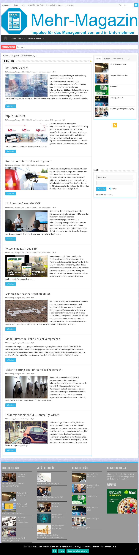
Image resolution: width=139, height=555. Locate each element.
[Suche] (136, 5)
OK (54, 551)
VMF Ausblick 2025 (17, 68)
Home (16, 5)
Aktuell (98, 59)
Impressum (70, 5)
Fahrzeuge (10, 72)
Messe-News (34, 120)
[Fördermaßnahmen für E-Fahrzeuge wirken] (9, 532)
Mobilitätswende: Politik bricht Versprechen (32, 339)
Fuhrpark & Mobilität (19, 56)
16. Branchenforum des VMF (22, 203)
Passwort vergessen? (104, 194)
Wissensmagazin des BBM (21, 248)
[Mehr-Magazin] (69, 21)
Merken (114, 189)
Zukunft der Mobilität (118, 64)
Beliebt (107, 59)
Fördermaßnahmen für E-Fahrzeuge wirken (32, 415)
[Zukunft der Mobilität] (9, 496)
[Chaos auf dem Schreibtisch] (9, 521)
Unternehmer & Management (40, 72)
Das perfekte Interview (119, 75)
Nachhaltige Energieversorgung (122, 109)
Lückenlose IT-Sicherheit (58, 516)
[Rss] (120, 5)
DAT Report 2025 (116, 98)
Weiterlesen (10, 106)
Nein (62, 551)
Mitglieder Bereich (35, 38)
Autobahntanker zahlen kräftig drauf (28, 161)
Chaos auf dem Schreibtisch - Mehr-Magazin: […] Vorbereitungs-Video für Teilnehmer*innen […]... (121, 476)
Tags (128, 59)
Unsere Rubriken (17, 38)
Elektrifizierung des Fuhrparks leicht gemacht (34, 369)
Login (23, 5)
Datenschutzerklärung (54, 5)
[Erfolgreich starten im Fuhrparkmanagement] (9, 507)
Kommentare (118, 59)
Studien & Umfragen (37, 165)
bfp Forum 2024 (15, 116)
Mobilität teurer (56, 504)
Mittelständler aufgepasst (49, 483)
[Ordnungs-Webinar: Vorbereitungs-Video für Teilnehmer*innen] (9, 477)
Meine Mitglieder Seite (36, 5)
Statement (21, 47)
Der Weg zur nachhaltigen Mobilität (27, 293)
